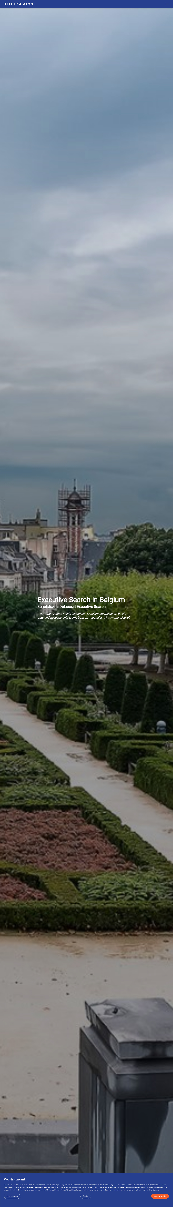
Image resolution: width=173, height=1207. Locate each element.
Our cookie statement (33, 1187)
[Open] (167, 4)
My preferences (12, 1196)
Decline (85, 1196)
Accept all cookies (160, 1196)
